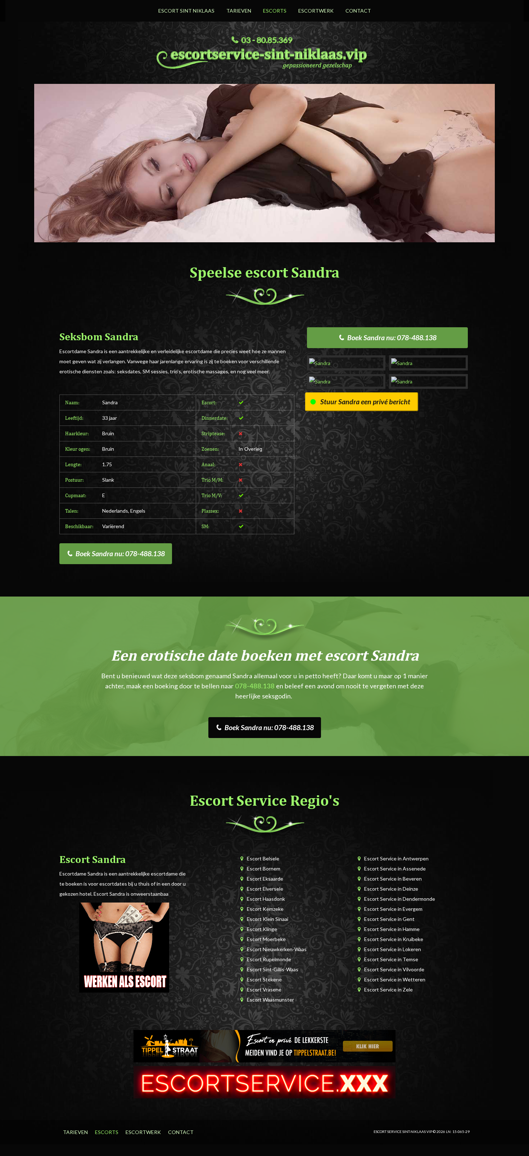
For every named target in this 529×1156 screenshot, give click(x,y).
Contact (358, 11)
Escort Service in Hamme (392, 929)
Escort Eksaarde (265, 879)
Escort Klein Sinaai (267, 919)
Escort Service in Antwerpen (396, 858)
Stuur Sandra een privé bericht (365, 401)
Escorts (274, 11)
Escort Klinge (262, 929)
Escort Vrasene (264, 989)
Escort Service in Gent (389, 919)
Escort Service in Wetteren (394, 979)
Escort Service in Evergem (393, 909)
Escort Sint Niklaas (186, 11)
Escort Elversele (265, 889)
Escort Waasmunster (270, 1000)
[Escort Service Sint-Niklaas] (264, 57)
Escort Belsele (263, 858)
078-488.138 (255, 686)
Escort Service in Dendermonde (399, 899)
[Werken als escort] (124, 947)
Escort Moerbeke (266, 939)
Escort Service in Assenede (395, 868)
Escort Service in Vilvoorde (394, 969)
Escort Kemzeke (265, 909)
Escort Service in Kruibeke (393, 939)
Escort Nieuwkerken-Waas (277, 949)
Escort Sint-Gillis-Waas (272, 969)
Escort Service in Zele (388, 989)
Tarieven (238, 11)
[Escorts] (264, 1045)
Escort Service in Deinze (391, 889)
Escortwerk (316, 11)
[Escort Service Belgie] (264, 1081)
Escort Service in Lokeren (392, 949)
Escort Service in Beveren (393, 879)
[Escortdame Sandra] (346, 362)
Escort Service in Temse (391, 959)
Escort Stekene (264, 979)
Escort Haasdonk (266, 899)
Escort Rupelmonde (269, 959)
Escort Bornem (263, 868)
